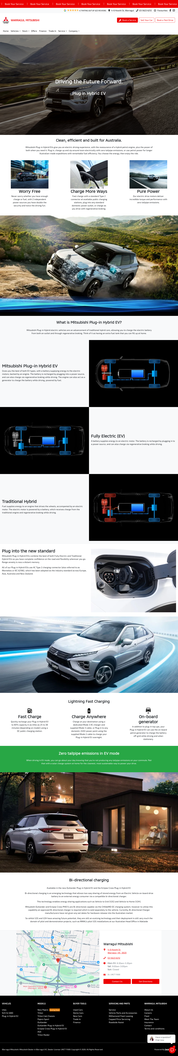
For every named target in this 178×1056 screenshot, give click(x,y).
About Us (148, 1009)
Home (6, 31)
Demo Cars (78, 1013)
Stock (24, 31)
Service (61, 31)
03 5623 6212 (145, 10)
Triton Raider (44, 1035)
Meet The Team (151, 1019)
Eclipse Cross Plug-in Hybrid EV (52, 1028)
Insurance (149, 1022)
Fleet (146, 1016)
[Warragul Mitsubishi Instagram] (174, 10)
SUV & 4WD (7, 1013)
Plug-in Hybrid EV (10, 1016)
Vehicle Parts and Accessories (123, 1013)
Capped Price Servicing (119, 1019)
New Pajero (43, 1009)
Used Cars (78, 1009)
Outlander (42, 1022)
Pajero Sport (43, 1019)
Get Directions (145, 981)
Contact (148, 1025)
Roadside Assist (116, 1022)
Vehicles (15, 31)
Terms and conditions (154, 1028)
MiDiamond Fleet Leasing (121, 1016)
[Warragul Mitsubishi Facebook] (171, 10)
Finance (43, 31)
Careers (148, 1013)
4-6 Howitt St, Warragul (122, 10)
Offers (34, 31)
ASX (39, 1031)
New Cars (77, 1016)
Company (73, 31)
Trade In (52, 31)
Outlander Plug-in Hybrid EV (51, 1025)
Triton (40, 1013)
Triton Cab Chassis (46, 1016)
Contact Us (117, 981)
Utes (4, 1009)
